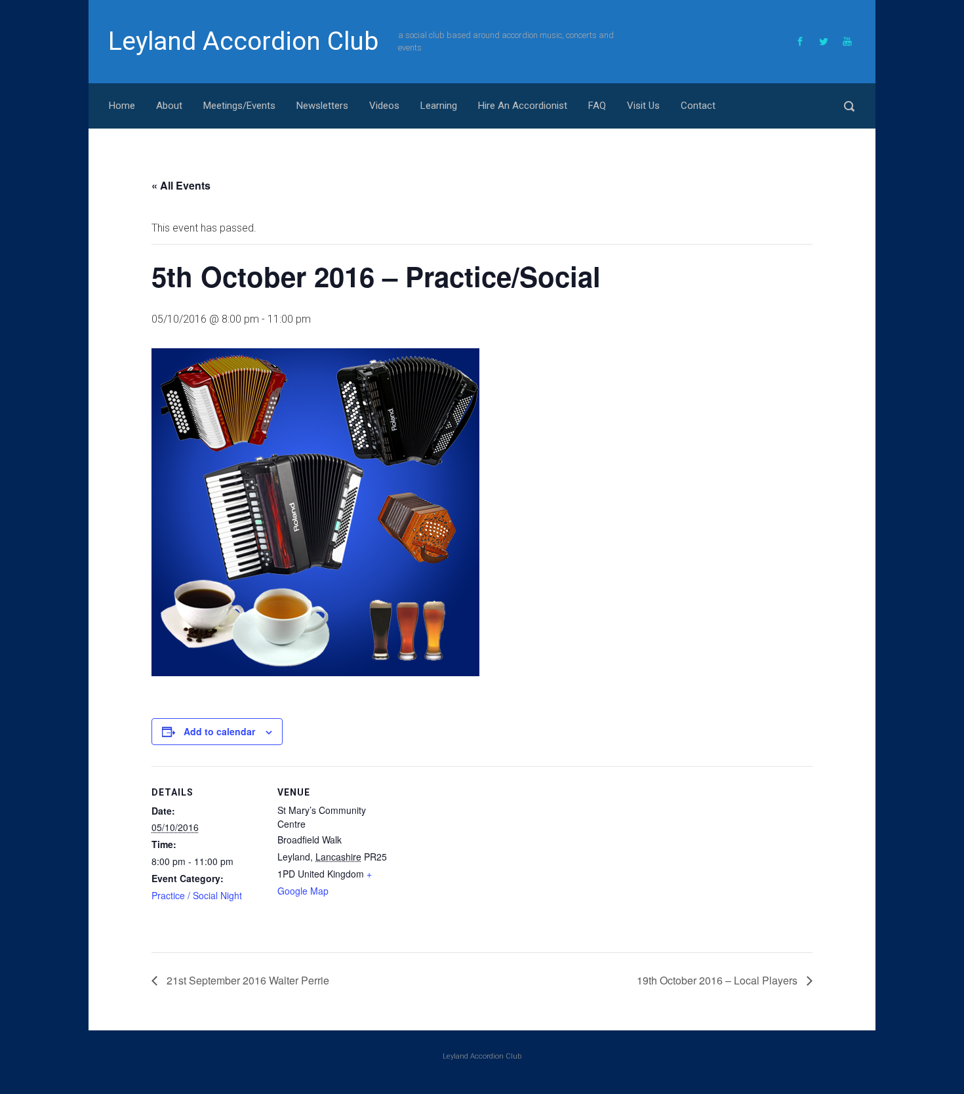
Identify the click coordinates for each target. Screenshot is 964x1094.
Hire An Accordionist (522, 105)
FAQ (597, 105)
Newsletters (322, 105)
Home (122, 105)
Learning (438, 105)
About (169, 105)
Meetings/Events (239, 105)
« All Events (181, 185)
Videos (384, 105)
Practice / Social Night (196, 895)
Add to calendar (219, 731)
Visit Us (643, 105)
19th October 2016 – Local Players (718, 980)
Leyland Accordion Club (243, 41)
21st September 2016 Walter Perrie (246, 980)
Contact (698, 105)
